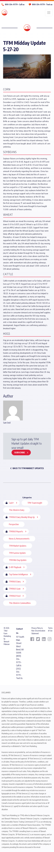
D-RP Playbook (15, 567)
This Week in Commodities (20, 603)
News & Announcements (19, 538)
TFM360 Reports (16, 531)
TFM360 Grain (15, 588)
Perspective (14, 524)
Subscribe (19, 452)
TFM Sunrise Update (17, 553)
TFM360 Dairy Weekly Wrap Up (22, 517)
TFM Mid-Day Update (17, 560)
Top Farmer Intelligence (18, 574)
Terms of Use (50, 629)
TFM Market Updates (17, 545)
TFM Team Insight (34, 503)
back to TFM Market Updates (28, 468)
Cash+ (11, 503)
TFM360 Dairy (15, 581)
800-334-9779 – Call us (15, 4)
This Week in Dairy (16, 510)
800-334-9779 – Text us (42, 4)
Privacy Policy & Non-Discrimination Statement (38, 631)
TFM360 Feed (14, 596)
